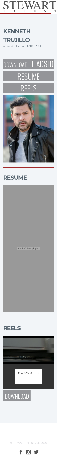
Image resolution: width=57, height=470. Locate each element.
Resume (28, 76)
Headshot (28, 64)
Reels (28, 88)
